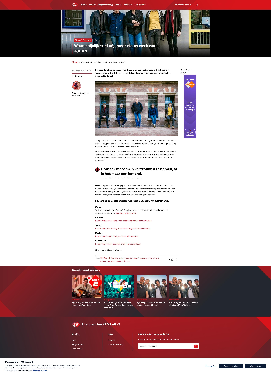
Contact (111, 340)
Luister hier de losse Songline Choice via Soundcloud (117, 244)
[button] (197, 5)
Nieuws (92, 5)
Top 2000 (139, 5)
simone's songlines (140, 258)
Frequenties (77, 349)
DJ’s (74, 340)
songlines (111, 261)
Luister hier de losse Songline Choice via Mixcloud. (116, 236)
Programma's (78, 345)
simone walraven (125, 258)
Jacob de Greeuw (123, 261)
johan (150, 258)
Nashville (114, 258)
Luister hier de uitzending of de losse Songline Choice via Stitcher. (123, 221)
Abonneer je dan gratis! (126, 213)
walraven (103, 261)
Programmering (105, 5)
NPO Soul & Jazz (182, 5)
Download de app (115, 345)
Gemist (118, 5)
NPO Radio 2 (105, 258)
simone (156, 258)
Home (84, 5)
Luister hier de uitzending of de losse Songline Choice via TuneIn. (122, 229)
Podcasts (128, 5)
